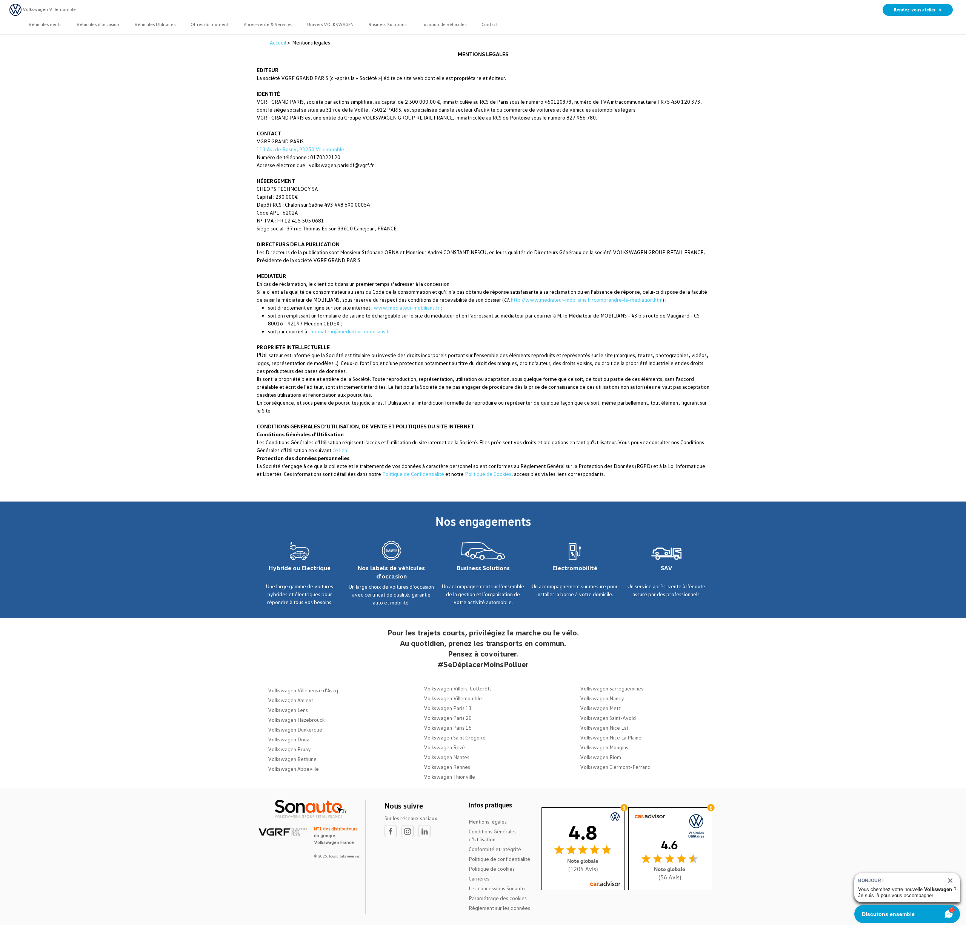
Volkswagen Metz (600, 708)
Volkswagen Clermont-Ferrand (615, 767)
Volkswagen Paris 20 (448, 718)
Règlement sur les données (499, 908)
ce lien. (340, 450)
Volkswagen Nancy (602, 698)
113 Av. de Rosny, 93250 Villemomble (300, 149)
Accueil (278, 42)
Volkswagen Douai (289, 739)
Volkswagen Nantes (446, 757)
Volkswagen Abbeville (293, 768)
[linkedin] (426, 831)
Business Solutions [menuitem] (387, 24)
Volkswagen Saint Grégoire (455, 737)
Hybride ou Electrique (300, 568)
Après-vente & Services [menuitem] (268, 24)
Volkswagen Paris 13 (448, 708)
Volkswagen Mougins (604, 747)
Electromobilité (574, 568)
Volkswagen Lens (288, 710)
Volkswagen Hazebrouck (296, 719)
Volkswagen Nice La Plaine (610, 737)
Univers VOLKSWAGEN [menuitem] (330, 24)
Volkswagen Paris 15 (448, 727)
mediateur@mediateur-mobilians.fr (350, 331)
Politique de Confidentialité (413, 474)
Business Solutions (483, 568)
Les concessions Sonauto (497, 888)
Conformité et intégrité (495, 849)
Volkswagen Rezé (444, 747)
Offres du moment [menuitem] (210, 24)
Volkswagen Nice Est (604, 727)
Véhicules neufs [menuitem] (44, 24)
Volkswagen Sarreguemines (611, 688)
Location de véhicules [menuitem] (443, 24)
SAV (666, 568)
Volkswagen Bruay (289, 749)
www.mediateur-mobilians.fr (407, 307)
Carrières (479, 878)
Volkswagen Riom (600, 757)
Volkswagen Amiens (291, 700)
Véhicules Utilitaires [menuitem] (154, 24)
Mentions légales (488, 821)
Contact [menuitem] (489, 24)
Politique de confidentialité (499, 859)
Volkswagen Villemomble (453, 698)
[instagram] (409, 831)
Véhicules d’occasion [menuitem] (97, 24)
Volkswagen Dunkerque (295, 729)
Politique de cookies (492, 868)
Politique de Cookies (488, 474)
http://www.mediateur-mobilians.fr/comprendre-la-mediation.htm (587, 299)
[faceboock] (393, 831)
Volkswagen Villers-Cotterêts (458, 688)
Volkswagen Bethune (292, 759)
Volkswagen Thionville (449, 776)
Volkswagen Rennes (447, 767)
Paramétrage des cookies (498, 898)
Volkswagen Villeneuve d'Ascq (303, 690)
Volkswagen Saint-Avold (608, 718)
